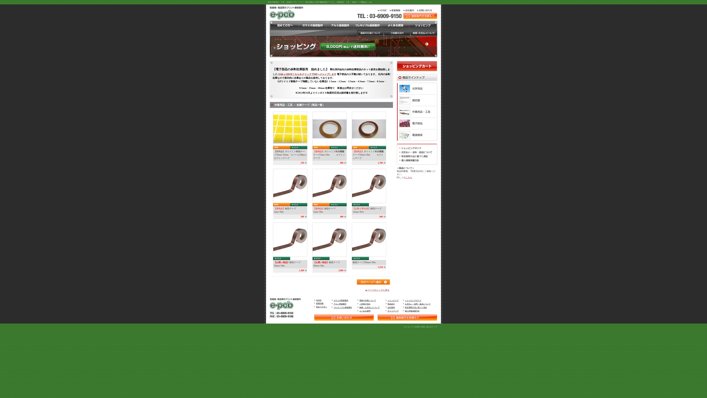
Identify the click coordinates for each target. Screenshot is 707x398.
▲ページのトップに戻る (377, 290)
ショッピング (393, 300)
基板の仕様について (367, 300)
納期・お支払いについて (369, 307)
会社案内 (391, 307)
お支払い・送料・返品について (418, 304)
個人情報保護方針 (412, 311)
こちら (409, 177)
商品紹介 (391, 304)
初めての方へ (321, 307)
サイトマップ (393, 311)
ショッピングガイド (413, 300)
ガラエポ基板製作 (341, 300)
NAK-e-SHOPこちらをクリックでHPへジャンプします (307, 74)
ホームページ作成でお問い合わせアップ (420, 327)
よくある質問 (364, 311)
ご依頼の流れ (364, 304)
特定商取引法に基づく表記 (416, 307)
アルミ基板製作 (340, 304)
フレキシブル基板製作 (343, 307)
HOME (318, 300)
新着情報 (319, 303)
